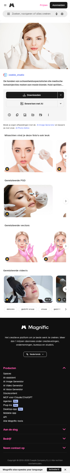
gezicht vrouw (27, 309)
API (5, 417)
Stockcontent (10, 393)
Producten (9, 368)
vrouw (44, 309)
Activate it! (54, 469)
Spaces (7, 373)
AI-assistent (9, 377)
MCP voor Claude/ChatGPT (17, 397)
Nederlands (35, 354)
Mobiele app (9, 413)
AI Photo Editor (22, 128)
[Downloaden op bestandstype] (60, 95)
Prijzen (44, 5)
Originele (21, 27)
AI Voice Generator (13, 389)
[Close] (65, 470)
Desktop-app (12, 409)
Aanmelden (58, 5)
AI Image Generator (46, 125)
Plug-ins (10, 405)
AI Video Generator (13, 385)
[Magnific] (35, 328)
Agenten (10, 401)
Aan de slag (10, 429)
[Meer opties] (48, 115)
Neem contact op (14, 448)
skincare (10, 309)
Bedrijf (7, 438)
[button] (35, 354)
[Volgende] (66, 156)
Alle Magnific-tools (13, 420)
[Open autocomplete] (7, 14)
